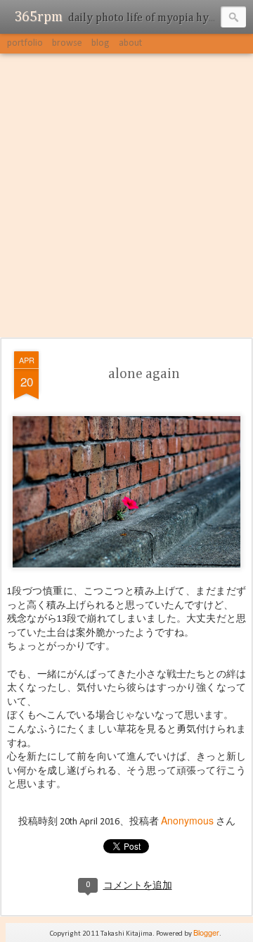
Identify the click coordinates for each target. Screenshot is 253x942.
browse (67, 43)
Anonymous (187, 820)
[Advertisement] (126, 196)
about (130, 43)
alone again (144, 374)
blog (100, 43)
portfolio (25, 43)
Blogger (206, 932)
